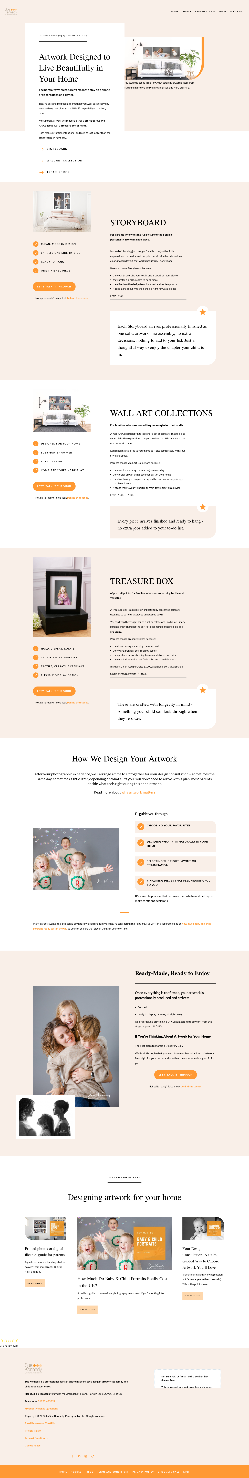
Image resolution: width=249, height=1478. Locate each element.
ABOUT (186, 11)
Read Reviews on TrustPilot (41, 1423)
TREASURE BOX (58, 171)
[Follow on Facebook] (72, 1456)
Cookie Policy (32, 1445)
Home (63, 1472)
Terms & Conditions (36, 1438)
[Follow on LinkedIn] (79, 1456)
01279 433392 (46, 1401)
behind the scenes (77, 298)
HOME (175, 11)
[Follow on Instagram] (86, 1456)
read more (35, 1283)
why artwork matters (138, 792)
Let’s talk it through (54, 286)
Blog (90, 1472)
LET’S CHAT (237, 11)
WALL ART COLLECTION (64, 160)
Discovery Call (168, 1472)
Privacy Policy (33, 1430)
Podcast (77, 1472)
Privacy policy (143, 1472)
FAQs (186, 1472)
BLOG (222, 11)
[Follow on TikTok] (92, 1456)
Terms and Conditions (113, 1472)
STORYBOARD (57, 148)
